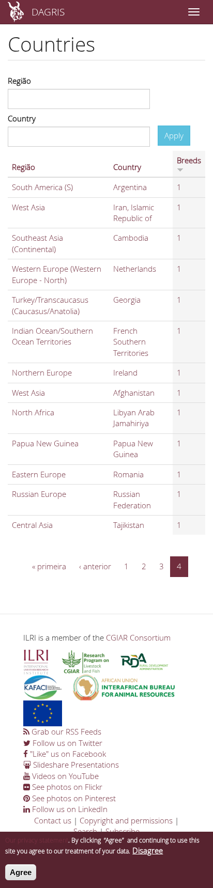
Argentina (130, 187)
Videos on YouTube (64, 776)
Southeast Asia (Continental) (37, 243)
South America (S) (42, 187)
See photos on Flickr (66, 787)
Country (22, 118)
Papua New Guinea (45, 443)
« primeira (49, 566)
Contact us (52, 820)
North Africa (33, 412)
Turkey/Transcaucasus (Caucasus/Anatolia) (50, 305)
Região (19, 80)
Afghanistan (134, 392)
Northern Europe (42, 372)
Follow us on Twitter (66, 743)
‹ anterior (95, 566)
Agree (21, 872)
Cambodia (130, 237)
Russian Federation (132, 499)
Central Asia (32, 525)
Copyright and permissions (126, 820)
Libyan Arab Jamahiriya (134, 417)
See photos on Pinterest (73, 798)
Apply (174, 135)
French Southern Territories (130, 341)
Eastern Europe (39, 474)
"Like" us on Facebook (67, 754)
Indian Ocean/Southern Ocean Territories (52, 336)
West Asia (28, 207)
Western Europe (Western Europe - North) (56, 274)
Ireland (125, 372)
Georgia (127, 299)
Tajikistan (128, 525)
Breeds (189, 160)
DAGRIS (48, 11)
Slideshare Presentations (75, 764)
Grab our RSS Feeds (65, 731)
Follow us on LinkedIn (69, 809)
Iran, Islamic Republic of (133, 212)
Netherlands (134, 268)
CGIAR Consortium (138, 637)
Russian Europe (39, 494)
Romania (128, 474)
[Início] (16, 12)
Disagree (147, 850)
